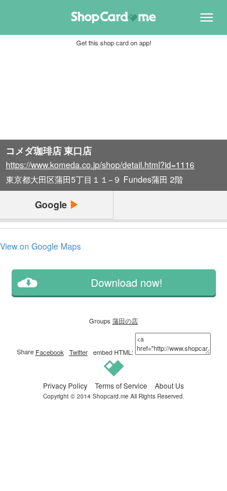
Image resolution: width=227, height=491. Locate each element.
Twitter (78, 352)
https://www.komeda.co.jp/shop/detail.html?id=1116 (100, 164)
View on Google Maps (40, 246)
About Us (169, 385)
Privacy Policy (65, 385)
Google (52, 204)
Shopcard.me (111, 396)
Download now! (126, 282)
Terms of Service (121, 385)
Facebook (50, 352)
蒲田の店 (125, 320)
